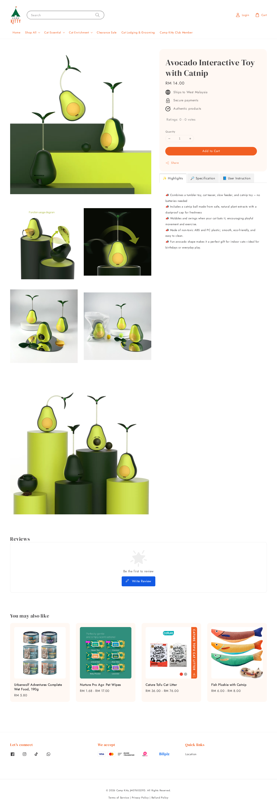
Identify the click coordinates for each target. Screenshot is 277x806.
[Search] (97, 15)
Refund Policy (160, 798)
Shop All (30, 32)
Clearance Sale (106, 32)
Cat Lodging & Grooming (138, 32)
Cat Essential (52, 32)
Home (16, 32)
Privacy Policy (140, 798)
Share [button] (175, 163)
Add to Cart (211, 151)
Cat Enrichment (79, 32)
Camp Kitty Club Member (176, 32)
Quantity (170, 132)
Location (190, 754)
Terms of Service (118, 798)
